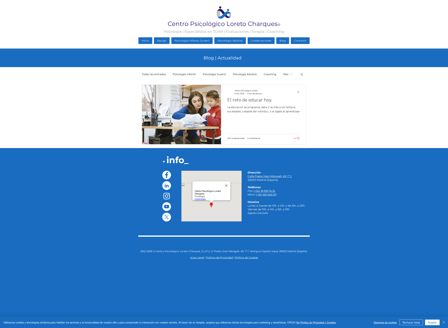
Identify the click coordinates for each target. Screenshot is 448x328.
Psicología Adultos (245, 74)
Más (285, 74)
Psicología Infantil (184, 74)
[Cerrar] (444, 322)
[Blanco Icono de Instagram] (166, 196)
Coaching (270, 74)
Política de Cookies (246, 257)
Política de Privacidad (219, 257)
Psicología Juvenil (214, 74)
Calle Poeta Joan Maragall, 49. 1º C (270, 176)
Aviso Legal (197, 257)
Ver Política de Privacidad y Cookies (316, 322)
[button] (301, 74)
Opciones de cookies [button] (385, 322)
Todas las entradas (154, 74)
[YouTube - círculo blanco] (166, 206)
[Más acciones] (299, 92)
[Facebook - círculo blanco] (166, 175)
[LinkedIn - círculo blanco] (166, 185)
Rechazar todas (411, 322)
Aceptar (432, 322)
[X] (166, 217)
